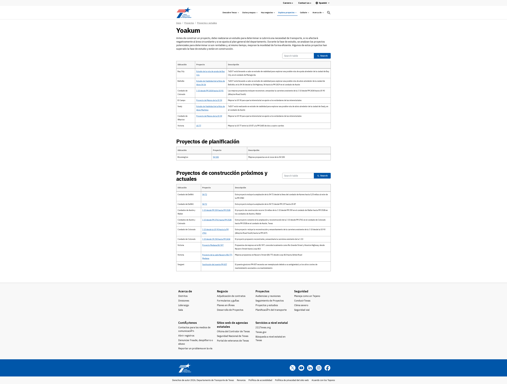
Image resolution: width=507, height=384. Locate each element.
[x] (292, 368)
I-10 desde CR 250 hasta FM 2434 (216, 239)
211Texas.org (263, 327)
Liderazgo (183, 305)
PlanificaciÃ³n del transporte (271, 309)
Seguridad (301, 291)
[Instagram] (319, 368)
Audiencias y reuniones (268, 296)
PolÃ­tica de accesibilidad (260, 380)
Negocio (222, 291)
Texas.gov (260, 332)
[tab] (230, 13)
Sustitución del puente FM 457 (214, 264)
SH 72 (204, 194)
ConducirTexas (302, 300)
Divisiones (183, 300)
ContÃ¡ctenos (187, 323)
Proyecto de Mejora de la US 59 (209, 100)
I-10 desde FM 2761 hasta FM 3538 (216, 220)
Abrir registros (186, 335)
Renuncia (241, 380)
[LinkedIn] (310, 368)
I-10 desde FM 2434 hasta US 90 (210, 91)
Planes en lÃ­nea (225, 305)
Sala (180, 309)
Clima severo (301, 305)
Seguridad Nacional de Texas (232, 336)
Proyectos (189, 23)
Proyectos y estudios (207, 23)
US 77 (198, 126)
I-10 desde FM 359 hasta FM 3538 (216, 210)
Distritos (183, 296)
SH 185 (216, 157)
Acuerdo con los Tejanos (323, 380)
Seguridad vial (301, 309)
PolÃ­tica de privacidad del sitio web (292, 380)
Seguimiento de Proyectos (269, 300)
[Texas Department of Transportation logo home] (183, 12)
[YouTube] (301, 368)
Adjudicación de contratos (231, 296)
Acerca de (185, 291)
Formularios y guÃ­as (228, 300)
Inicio (178, 23)
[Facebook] (327, 368)
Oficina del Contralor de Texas (233, 331)
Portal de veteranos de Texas (233, 340)
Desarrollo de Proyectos (230, 309)
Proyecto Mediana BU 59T (213, 245)
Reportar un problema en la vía (195, 348)
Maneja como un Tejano (307, 296)
